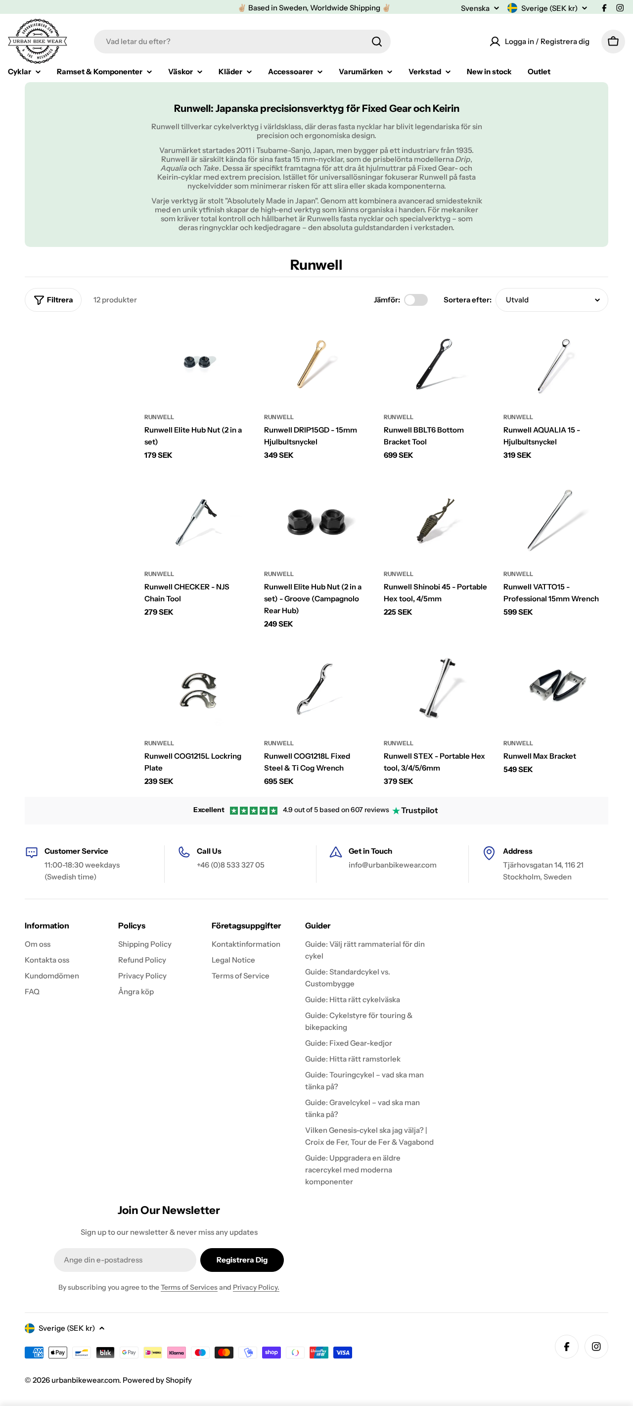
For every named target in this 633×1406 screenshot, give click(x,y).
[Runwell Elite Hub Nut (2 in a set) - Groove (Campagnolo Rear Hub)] (316, 520)
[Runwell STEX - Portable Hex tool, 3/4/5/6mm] (436, 689)
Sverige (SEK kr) (549, 8)
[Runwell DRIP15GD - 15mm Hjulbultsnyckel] (316, 363)
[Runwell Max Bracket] (555, 689)
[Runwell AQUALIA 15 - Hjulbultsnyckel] (555, 363)
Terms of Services (189, 1287)
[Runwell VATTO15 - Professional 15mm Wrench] (555, 520)
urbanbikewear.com (85, 1380)
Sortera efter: (468, 299)
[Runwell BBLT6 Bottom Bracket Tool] (436, 363)
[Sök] (377, 42)
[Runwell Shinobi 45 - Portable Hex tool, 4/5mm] (436, 520)
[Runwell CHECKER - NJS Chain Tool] (196, 520)
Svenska (475, 8)
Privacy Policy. (256, 1287)
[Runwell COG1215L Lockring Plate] (196, 689)
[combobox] (242, 41)
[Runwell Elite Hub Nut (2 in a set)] (196, 363)
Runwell (159, 417)
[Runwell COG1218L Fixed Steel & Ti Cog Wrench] (316, 689)
